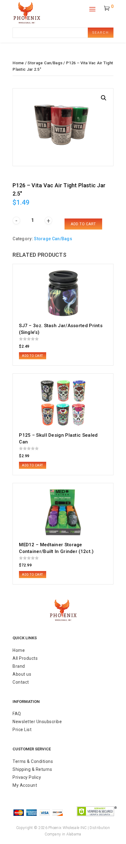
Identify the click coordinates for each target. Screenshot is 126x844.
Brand (19, 666)
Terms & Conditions (33, 761)
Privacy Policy (27, 777)
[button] (103, 97)
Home (18, 63)
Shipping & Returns (32, 769)
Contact (21, 682)
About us (22, 674)
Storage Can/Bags (45, 63)
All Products (25, 658)
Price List (22, 729)
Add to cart (83, 224)
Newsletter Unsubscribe (37, 721)
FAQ (17, 713)
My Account (25, 785)
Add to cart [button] (32, 355)
